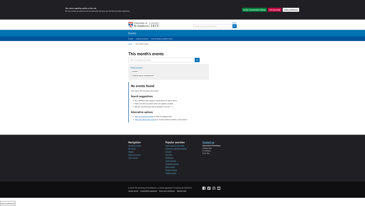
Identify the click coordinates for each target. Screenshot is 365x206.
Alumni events (170, 161)
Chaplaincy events (172, 164)
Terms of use (133, 158)
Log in (234, 22)
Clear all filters (137, 67)
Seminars (168, 155)
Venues (131, 152)
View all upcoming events (144, 116)
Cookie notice (133, 191)
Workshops (169, 158)
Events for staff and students (176, 149)
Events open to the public (174, 145)
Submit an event (142, 39)
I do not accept (274, 10)
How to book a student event (162, 39)
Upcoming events (134, 145)
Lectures (168, 152)
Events (132, 33)
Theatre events (170, 173)
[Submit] (197, 60)
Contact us (208, 142)
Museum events (171, 170)
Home (130, 44)
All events (132, 149)
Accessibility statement (148, 191)
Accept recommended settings (254, 10)
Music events (170, 167)
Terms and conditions (167, 191)
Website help (181, 191)
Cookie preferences (291, 10)
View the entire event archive (145, 119)
